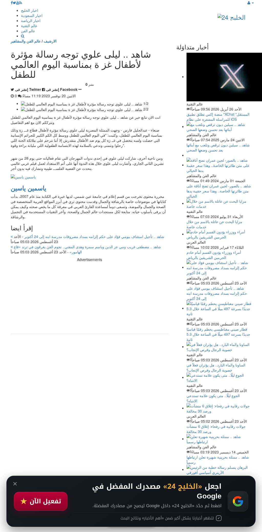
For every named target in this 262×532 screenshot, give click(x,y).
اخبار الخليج (29, 10)
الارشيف (50, 41)
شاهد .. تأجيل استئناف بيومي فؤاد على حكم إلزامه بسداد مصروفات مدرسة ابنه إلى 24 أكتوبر (88, 236)
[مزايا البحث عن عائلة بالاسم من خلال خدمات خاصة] (219, 203)
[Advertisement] (90, 298)
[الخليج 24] (231, 16)
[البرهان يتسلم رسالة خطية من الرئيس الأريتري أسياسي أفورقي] (219, 469)
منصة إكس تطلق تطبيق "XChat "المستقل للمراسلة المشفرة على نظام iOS (218, 117)
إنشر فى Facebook (62, 89)
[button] (250, 2)
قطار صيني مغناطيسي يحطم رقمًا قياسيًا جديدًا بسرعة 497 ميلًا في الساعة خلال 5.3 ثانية (218, 334)
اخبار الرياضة (30, 20)
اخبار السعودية (31, 15)
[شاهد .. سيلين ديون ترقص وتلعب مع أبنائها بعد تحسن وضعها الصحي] (219, 126)
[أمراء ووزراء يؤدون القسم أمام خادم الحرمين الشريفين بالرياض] (219, 233)
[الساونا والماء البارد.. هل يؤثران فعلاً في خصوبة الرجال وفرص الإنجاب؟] (219, 346)
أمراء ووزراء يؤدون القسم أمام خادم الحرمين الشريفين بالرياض (214, 255)
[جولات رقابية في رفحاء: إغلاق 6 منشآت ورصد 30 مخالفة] (219, 407)
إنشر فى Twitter (28, 89)
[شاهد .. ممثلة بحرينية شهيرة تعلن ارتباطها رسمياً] (219, 438)
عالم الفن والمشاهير (26, 41)
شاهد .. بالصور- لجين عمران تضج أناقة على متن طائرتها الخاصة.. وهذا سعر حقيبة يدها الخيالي (219, 191)
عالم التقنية (29, 25)
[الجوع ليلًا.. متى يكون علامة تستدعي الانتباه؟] (219, 377)
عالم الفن (28, 30)
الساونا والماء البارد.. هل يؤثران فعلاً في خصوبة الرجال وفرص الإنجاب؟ (216, 367)
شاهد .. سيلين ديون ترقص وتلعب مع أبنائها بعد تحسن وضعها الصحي (218, 147)
